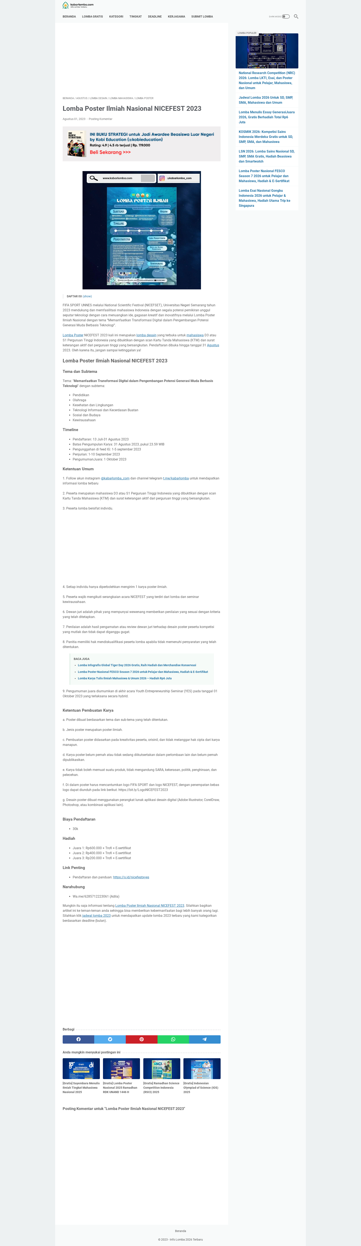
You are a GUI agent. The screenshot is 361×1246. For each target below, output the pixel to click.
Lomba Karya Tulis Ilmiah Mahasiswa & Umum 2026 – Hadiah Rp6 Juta (125, 678)
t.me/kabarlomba (176, 478)
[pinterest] (141, 1039)
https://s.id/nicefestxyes (131, 877)
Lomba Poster (73, 335)
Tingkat (136, 16)
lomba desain (146, 335)
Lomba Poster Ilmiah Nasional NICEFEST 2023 (149, 906)
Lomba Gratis (92, 16)
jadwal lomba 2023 (96, 916)
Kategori (116, 16)
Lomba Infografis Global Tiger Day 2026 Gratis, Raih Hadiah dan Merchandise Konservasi (137, 665)
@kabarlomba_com (115, 478)
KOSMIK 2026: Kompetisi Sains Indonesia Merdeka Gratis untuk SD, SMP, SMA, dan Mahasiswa (266, 137)
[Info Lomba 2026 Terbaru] (81, 5)
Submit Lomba (202, 16)
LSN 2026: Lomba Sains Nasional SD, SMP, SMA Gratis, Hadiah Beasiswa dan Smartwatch (267, 156)
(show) (87, 296)
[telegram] (205, 1039)
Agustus (213, 345)
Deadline (155, 16)
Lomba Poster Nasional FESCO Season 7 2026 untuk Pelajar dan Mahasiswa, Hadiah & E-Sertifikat (143, 672)
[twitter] (110, 1039)
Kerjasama (176, 16)
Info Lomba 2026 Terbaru (186, 1239)
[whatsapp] (173, 1039)
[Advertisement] (142, 59)
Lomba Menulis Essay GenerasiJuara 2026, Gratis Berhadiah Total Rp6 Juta (267, 117)
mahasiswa (195, 335)
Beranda (69, 16)
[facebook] (78, 1039)
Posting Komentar (100, 119)
